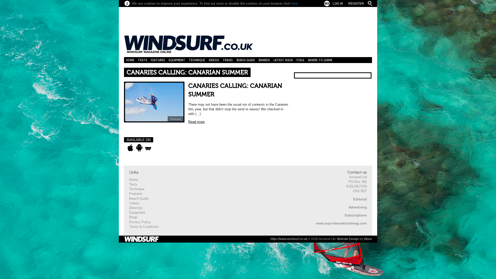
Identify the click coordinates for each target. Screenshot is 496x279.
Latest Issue (283, 60)
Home (130, 60)
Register (356, 3)
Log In (338, 3)
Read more (196, 122)
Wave (368, 239)
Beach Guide (246, 60)
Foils (300, 60)
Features (158, 60)
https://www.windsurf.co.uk (288, 239)
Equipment (177, 60)
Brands (264, 60)
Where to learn (320, 60)
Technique (197, 60)
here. (295, 3)
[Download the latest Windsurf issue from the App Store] (130, 148)
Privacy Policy (140, 222)
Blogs (133, 217)
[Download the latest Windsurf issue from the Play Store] (139, 148)
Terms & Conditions (144, 227)
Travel (228, 60)
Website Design (348, 239)
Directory (136, 208)
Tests (142, 60)
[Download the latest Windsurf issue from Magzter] (148, 148)
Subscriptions (355, 215)
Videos (214, 60)
